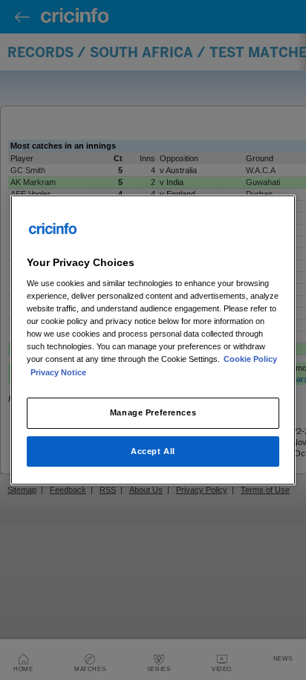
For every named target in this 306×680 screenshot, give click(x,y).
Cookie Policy (250, 359)
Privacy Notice (58, 372)
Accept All (153, 451)
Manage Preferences (153, 412)
